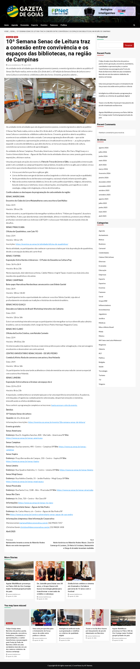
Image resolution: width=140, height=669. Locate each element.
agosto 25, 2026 (12, 596)
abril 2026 (102, 165)
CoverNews (77, 665)
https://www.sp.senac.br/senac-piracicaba (75, 490)
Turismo (102, 375)
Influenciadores (105, 305)
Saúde (101, 366)
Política (64, 25)
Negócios (102, 345)
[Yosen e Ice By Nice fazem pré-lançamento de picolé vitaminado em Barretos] (96, 617)
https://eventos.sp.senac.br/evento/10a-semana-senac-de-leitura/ (56, 422)
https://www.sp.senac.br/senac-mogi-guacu (25, 481)
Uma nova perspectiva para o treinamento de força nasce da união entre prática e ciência (116, 85)
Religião (102, 362)
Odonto (102, 349)
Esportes (102, 283)
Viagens (102, 384)
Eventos (44, 25)
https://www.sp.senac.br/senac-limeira (76, 470)
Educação (9, 37)
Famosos (54, 25)
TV (100, 380)
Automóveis (103, 235)
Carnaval (102, 248)
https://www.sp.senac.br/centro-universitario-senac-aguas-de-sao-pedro (41, 514)
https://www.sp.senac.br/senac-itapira (22, 461)
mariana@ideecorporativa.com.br (33, 523)
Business (102, 244)
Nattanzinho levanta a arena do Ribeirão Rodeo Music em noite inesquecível (25, 543)
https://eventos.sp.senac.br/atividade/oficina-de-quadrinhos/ (42, 244)
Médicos (102, 323)
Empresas (102, 275)
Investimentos (104, 310)
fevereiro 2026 (104, 173)
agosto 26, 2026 (12, 656)
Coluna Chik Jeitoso (106, 257)
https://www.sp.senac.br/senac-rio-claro (35, 503)
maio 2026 (103, 160)
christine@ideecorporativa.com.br (35, 527)
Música (101, 336)
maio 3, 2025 (27, 65)
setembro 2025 (104, 194)
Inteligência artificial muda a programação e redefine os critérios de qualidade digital (115, 94)
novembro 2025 (105, 186)
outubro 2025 (104, 190)
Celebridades (104, 253)
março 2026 (103, 169)
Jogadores (103, 314)
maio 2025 (103, 212)
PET (100, 353)
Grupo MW (103, 301)
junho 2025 (103, 207)
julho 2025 (103, 203)
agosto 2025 (103, 199)
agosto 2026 (103, 148)
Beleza (101, 239)
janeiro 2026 (103, 177)
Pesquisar (102, 36)
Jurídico (102, 318)
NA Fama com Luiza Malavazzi (110, 340)
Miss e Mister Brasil (106, 327)
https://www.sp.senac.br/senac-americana (24, 438)
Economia (25, 25)
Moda (101, 331)
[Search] (134, 25)
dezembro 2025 (105, 182)
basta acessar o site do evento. (64, 405)
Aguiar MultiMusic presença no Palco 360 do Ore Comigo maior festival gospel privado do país (116, 115)
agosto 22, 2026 (43, 599)
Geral (15, 37)
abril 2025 (102, 216)
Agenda (14, 25)
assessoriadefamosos (14, 65)
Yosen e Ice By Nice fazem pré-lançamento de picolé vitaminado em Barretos (116, 104)
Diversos (102, 261)
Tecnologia (103, 371)
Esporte (34, 25)
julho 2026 (103, 152)
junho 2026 (103, 156)
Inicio (6, 25)
